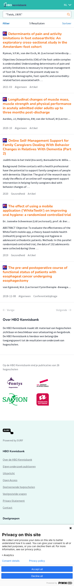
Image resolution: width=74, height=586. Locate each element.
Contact (7, 507)
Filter (6, 23)
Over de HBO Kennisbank (17, 459)
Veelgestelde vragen (15, 494)
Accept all (37, 569)
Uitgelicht (9, 473)
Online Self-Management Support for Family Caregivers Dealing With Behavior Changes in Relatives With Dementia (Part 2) (37, 147)
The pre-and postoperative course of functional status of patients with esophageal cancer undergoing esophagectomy (35, 274)
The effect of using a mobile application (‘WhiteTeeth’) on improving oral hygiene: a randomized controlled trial (37, 210)
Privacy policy (37, 560)
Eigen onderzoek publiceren (19, 466)
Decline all (37, 576)
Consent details (10, 560)
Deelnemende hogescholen (19, 487)
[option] (37, 391)
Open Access (10, 480)
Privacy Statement (14, 500)
